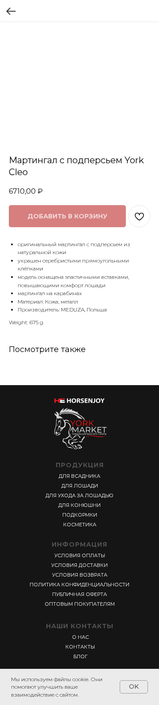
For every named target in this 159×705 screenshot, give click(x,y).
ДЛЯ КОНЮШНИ (79, 505)
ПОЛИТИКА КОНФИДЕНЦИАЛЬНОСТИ (79, 584)
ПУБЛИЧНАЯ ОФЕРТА (79, 594)
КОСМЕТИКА (79, 524)
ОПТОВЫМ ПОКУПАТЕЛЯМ (80, 604)
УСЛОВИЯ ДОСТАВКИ (79, 565)
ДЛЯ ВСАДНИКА (79, 476)
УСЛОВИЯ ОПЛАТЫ (79, 555)
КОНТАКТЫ (80, 647)
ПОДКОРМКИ (79, 515)
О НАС (80, 637)
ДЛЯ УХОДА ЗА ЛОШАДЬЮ (79, 495)
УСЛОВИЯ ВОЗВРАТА (79, 575)
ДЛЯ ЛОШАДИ (79, 486)
